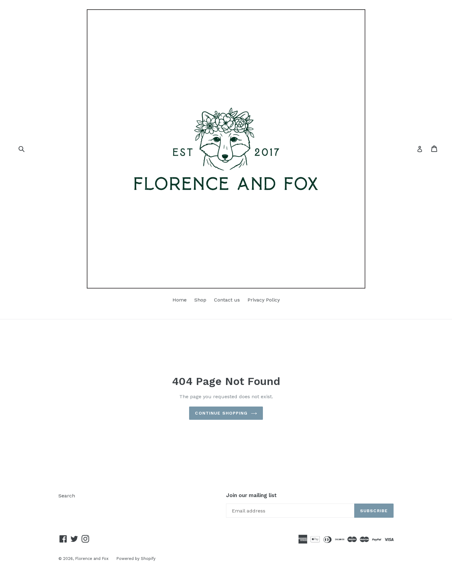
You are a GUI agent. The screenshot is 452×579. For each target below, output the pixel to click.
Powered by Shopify (136, 558)
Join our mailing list (251, 495)
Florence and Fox (92, 558)
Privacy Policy (264, 300)
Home (179, 300)
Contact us (227, 300)
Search (66, 496)
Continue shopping (221, 413)
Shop (200, 300)
